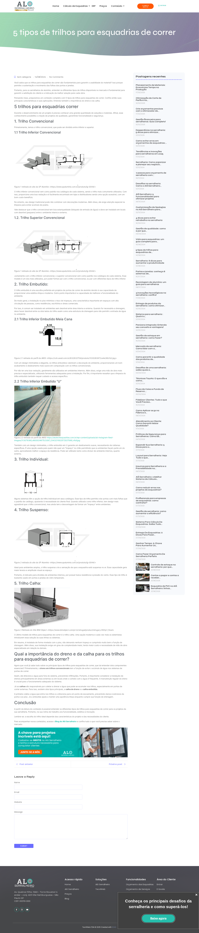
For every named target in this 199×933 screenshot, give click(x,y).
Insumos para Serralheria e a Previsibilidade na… (151, 467)
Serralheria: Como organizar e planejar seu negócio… (151, 163)
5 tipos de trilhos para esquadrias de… (147, 251)
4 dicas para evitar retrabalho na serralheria (149, 219)
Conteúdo (116, 6)
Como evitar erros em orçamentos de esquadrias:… (151, 142)
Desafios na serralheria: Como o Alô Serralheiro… (149, 184)
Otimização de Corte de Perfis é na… (148, 99)
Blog (67, 898)
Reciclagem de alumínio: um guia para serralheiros (151, 283)
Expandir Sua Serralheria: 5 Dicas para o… (150, 446)
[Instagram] (22, 909)
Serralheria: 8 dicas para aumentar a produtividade (150, 262)
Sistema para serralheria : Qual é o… (149, 315)
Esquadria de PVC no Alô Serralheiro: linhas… (164, 587)
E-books (161, 889)
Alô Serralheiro (72, 889)
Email (16, 792)
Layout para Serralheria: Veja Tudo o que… (151, 456)
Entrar (160, 884)
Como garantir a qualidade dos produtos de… (150, 358)
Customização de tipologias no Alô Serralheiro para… (151, 208)
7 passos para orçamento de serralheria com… (151, 174)
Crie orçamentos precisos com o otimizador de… (149, 110)
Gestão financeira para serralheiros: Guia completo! (151, 120)
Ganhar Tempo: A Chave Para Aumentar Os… (149, 544)
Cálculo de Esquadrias (75, 6)
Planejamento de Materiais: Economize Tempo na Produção (150, 87)
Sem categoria (24, 77)
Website (18, 802)
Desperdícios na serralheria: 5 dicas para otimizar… (151, 131)
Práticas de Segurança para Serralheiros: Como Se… (151, 435)
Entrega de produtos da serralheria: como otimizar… (150, 304)
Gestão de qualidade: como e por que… (151, 230)
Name (17, 782)
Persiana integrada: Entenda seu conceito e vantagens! (151, 326)
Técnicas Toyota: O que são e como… (151, 379)
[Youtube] (27, 909)
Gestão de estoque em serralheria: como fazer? (149, 336)
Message (18, 812)
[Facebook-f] (16, 909)
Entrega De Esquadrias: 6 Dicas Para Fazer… (149, 534)
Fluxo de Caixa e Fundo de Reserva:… (150, 390)
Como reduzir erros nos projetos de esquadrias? (148, 489)
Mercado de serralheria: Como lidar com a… (149, 347)
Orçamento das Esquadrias (140, 884)
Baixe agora (158, 918)
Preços (103, 6)
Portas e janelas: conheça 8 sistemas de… (150, 272)
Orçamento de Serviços (138, 889)
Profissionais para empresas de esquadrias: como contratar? (151, 500)
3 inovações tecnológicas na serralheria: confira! (151, 294)
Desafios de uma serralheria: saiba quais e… (151, 369)
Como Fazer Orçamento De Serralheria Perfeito (150, 555)
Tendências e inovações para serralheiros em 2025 (149, 152)
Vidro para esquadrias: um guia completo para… (150, 240)
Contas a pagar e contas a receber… (165, 576)
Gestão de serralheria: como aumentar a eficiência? (151, 512)
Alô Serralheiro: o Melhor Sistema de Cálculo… (149, 478)
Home (56, 6)
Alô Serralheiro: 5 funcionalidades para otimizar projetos (147, 196)
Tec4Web (100, 889)
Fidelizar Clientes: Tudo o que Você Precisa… (151, 401)
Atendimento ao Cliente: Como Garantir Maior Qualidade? (149, 423)
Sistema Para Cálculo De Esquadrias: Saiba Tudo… (149, 523)
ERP (93, 6)
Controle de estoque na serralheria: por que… (163, 566)
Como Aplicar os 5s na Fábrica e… (147, 411)
